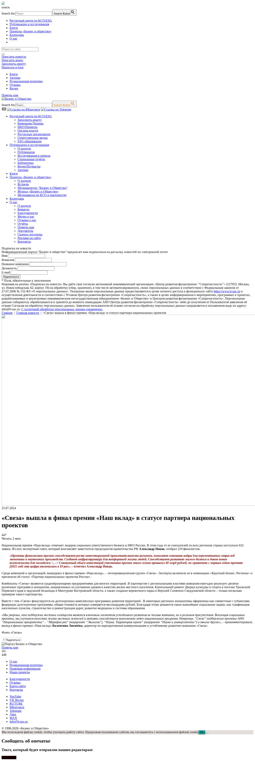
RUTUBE (16, 703)
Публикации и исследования (29, 24)
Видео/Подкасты (29, 166)
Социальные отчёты (31, 159)
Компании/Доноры (30, 123)
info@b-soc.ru (19, 721)
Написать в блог (13, 67)
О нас (13, 38)
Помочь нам (10, 95)
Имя (4, 255)
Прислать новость (14, 56)
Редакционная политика (26, 81)
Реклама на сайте (29, 238)
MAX (13, 718)
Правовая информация (25, 668)
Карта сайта (18, 686)
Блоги (14, 27)
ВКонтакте (17, 707)
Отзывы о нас (27, 220)
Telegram (15, 710)
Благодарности (28, 213)
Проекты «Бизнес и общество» (30, 31)
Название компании (15, 264)
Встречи (23, 184)
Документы (25, 231)
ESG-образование (30, 141)
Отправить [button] (9, 757)
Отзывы (15, 85)
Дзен (13, 714)
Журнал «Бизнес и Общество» (38, 191)
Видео (14, 88)
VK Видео (17, 700)
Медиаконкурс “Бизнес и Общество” (43, 188)
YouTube (15, 696)
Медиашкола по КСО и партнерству (42, 195)
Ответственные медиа (33, 137)
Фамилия (8, 260)
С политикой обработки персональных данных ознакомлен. (62, 309)
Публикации (26, 152)
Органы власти (28, 130)
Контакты (24, 241)
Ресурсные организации (34, 134)
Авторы (15, 77)
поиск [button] (6, 7)
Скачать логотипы (30, 234)
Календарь (17, 35)
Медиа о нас (26, 216)
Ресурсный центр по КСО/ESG (31, 20)
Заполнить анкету (14, 63)
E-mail (6, 272)
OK (202, 732)
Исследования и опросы (34, 155)
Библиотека (25, 162)
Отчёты (23, 223)
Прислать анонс (12, 60)
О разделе (24, 148)
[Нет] (206, 733)
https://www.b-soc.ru (227, 291)
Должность (9, 268)
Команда (23, 209)
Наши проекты (20, 672)
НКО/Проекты (27, 127)
